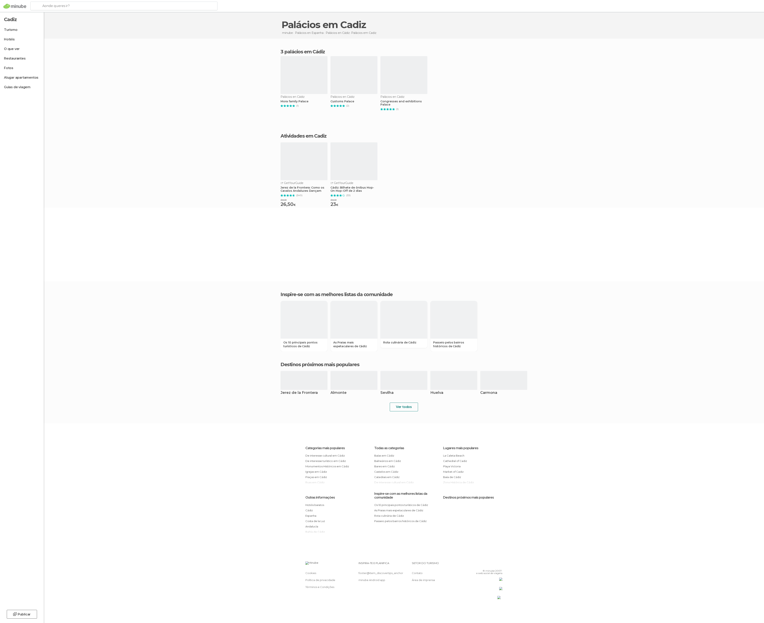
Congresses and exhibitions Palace (401, 103)
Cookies (310, 573)
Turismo (11, 30)
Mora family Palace (294, 101)
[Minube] (14, 6)
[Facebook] (480, 565)
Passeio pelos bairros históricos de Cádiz (448, 344)
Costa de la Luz (315, 521)
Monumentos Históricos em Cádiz (327, 466)
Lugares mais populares (460, 448)
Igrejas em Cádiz (316, 471)
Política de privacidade (320, 580)
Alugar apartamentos (21, 77)
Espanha (310, 515)
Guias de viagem (17, 87)
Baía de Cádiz (452, 477)
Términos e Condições (319, 587)
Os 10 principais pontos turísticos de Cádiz (300, 344)
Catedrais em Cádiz (387, 477)
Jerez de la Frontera (299, 393)
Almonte (338, 393)
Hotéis (9, 39)
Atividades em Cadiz (303, 136)
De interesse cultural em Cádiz (325, 455)
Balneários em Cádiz (387, 461)
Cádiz (309, 510)
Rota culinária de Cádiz (399, 342)
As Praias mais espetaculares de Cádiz (350, 344)
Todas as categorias (389, 448)
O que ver (12, 49)
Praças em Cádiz (316, 477)
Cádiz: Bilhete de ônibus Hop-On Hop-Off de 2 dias (352, 189)
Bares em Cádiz (384, 466)
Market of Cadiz (453, 471)
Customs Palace (342, 101)
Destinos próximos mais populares (320, 364)
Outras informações (320, 497)
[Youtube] (499, 565)
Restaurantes (15, 58)
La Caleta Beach (453, 455)
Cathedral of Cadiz (455, 461)
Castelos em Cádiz (386, 471)
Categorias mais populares (325, 448)
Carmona (488, 393)
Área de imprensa (423, 580)
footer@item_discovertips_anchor (381, 573)
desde (284, 199)
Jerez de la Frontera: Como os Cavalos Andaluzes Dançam (302, 189)
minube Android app (372, 580)
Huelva (436, 393)
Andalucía (311, 526)
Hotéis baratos (314, 505)
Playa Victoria (452, 466)
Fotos (8, 68)
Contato (417, 573)
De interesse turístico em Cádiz (325, 461)
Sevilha (387, 393)
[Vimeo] (493, 565)
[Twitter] (486, 565)
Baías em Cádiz (384, 455)
